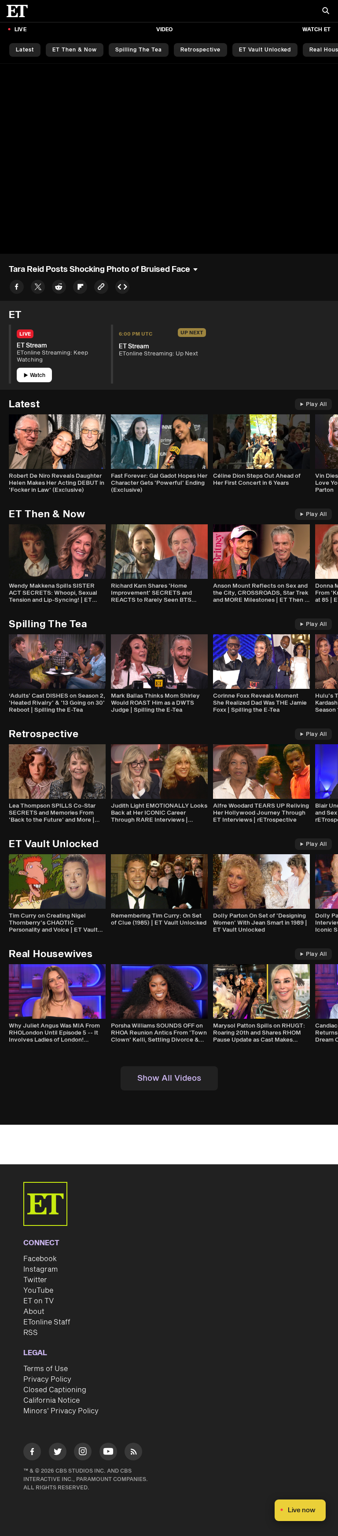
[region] (169, 159)
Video (164, 30)
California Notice (51, 1400)
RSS (30, 1333)
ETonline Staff (46, 1322)
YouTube (38, 1290)
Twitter (35, 1280)
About (33, 1311)
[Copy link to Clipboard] (101, 288)
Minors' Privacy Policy (61, 1411)
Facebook (40, 1259)
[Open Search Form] (325, 11)
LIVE (20, 30)
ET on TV (38, 1301)
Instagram (40, 1269)
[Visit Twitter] (57, 1453)
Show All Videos (169, 1078)
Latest (25, 50)
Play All (316, 404)
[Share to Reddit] (59, 288)
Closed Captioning (54, 1390)
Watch (37, 375)
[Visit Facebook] (32, 1453)
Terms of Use (45, 1369)
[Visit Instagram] (83, 1453)
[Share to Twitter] (38, 288)
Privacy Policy (47, 1379)
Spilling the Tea (138, 50)
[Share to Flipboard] (80, 288)
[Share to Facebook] (17, 288)
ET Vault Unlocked (265, 50)
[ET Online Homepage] (20, 11)
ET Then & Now (74, 50)
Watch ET (316, 30)
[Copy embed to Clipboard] (122, 288)
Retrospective (200, 50)
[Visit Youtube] (108, 1451)
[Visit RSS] (133, 1453)
